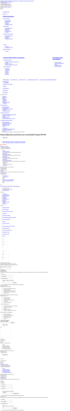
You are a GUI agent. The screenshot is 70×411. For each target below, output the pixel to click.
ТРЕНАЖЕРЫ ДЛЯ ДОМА (33, 79)
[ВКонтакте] (3, 137)
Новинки (4, 96)
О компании (5, 193)
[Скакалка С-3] (6, 175)
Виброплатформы (6, 122)
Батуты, (56, 64)
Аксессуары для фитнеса (7, 123)
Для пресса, (7, 68)
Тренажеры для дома (5, 101)
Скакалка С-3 (5, 176)
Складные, (7, 22)
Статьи (4, 202)
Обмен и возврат (6, 195)
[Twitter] (4, 137)
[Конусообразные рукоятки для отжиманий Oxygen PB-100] (14, 141)
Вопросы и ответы (6, 201)
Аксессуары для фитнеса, (59, 63)
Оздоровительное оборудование (57, 58)
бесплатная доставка (6, 154)
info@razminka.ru (6, 190)
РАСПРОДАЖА (14, 79)
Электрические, (8, 20)
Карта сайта (5, 203)
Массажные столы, (58, 65)
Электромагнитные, (9, 28)
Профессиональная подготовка (10, 291)
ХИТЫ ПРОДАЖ (4, 99)
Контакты (4, 197)
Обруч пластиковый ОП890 (8, 180)
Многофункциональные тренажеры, (12, 61)
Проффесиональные (9, 24)
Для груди (7, 74)
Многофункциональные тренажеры (9, 114)
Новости (4, 200)
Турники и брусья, (8, 63)
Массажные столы (6, 124)
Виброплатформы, (58, 62)
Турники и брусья (6, 117)
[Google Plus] (6, 137)
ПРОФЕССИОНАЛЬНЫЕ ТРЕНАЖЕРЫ (48, 79)
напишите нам (3, 377)
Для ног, (6, 71)
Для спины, (7, 69)
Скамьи (6, 62)
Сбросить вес (6, 292)
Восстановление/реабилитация (9, 288)
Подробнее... (5, 153)
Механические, (8, 21)
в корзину (2, 363)
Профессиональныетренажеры (6, 103)
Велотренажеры (6, 26)
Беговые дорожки (6, 18)
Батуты (4, 126)
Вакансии (4, 199)
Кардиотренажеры (8, 16)
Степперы (5, 44)
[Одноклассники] (5, 137)
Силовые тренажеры (7, 66)
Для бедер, (7, 72)
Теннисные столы (58, 66)
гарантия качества (6, 151)
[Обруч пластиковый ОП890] (8, 179)
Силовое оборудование (7, 59)
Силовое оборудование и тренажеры (13, 57)
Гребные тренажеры (6, 49)
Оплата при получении (7, 160)
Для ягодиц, (7, 70)
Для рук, (6, 73)
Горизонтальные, (8, 31)
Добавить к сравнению (6, 147)
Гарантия (4, 196)
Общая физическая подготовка (9, 290)
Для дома (7, 32)
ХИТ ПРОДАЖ (23, 79)
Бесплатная (6, 157)
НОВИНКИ (7, 79)
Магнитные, (7, 29)
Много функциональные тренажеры (11, 305)
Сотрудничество (6, 198)
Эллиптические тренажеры (8, 108)
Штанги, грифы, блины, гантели (11, 64)
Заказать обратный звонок (5, 3)
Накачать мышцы (7, 289)
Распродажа (5, 97)
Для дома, (7, 23)
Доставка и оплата (6, 194)
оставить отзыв (3, 172)
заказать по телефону (4, 146)
